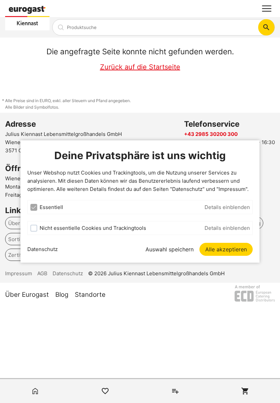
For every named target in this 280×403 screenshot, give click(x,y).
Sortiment (20, 239)
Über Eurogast (27, 294)
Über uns (19, 223)
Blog (61, 294)
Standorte (90, 294)
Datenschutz (42, 249)
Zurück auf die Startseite (140, 67)
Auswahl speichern (169, 249)
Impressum (18, 273)
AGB (42, 273)
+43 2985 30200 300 (211, 134)
